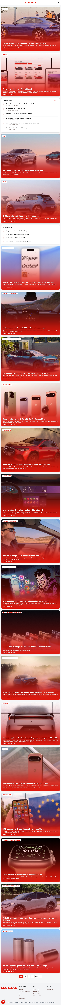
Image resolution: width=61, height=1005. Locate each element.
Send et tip (50, 989)
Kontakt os (36, 991)
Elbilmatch (22, 998)
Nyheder (21, 989)
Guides (21, 996)
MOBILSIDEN (30, 2)
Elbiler (20, 994)
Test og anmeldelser (24, 991)
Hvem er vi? (36, 989)
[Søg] (58, 2)
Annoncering (36, 994)
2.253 (36, 976)
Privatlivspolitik (37, 996)
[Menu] (2, 2)
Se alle (56, 100)
